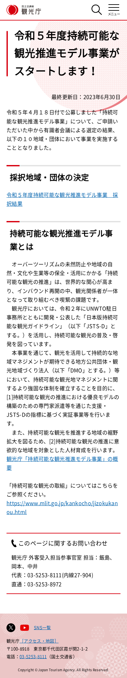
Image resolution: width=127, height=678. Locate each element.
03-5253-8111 (33, 656)
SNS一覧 (42, 627)
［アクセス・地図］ (39, 641)
